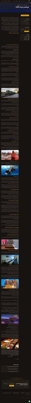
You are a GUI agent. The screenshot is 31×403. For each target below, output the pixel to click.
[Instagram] (1, 1)
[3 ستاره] (9, 9)
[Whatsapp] (26, 393)
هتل (21, 1)
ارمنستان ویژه (25, 38)
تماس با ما (16, 1)
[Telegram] (3, 1)
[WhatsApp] (5, 1)
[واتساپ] (29, 401)
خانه (24, 1)
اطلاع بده (12, 385)
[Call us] (6, 1)
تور (23, 1)
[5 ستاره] (8, 9)
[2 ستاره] (10, 9)
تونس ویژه (26, 36)
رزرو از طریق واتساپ (25, 15)
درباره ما (14, 1)
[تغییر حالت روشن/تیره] (10, 1)
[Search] (8, 1)
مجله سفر (19, 1)
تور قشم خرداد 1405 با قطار (26, 20)
